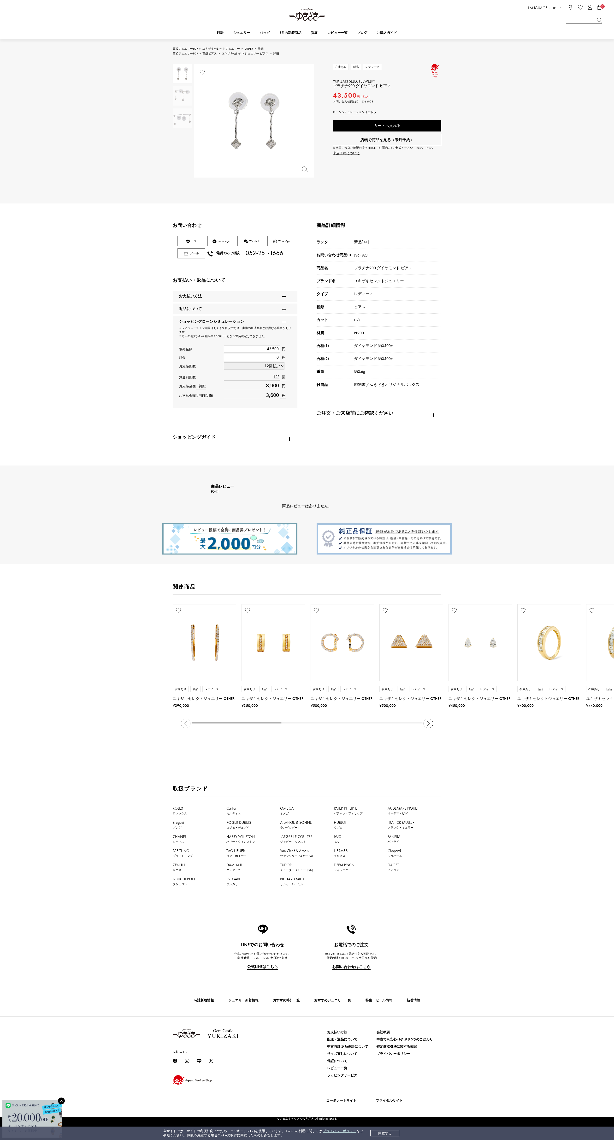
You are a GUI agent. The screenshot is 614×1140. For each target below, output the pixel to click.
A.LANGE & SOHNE (296, 824)
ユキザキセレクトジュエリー (221, 48)
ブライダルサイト (389, 1100)
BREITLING (183, 853)
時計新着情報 (204, 1000)
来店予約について (346, 153)
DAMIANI (234, 867)
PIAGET (393, 867)
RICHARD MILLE (292, 881)
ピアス (360, 306)
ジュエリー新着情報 (243, 1000)
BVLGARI (233, 881)
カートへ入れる (387, 125)
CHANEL (179, 838)
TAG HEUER (236, 853)
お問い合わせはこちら (351, 966)
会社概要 (383, 1032)
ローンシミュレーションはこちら (354, 112)
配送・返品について (342, 1039)
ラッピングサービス (342, 1075)
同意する (385, 1133)
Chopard (395, 853)
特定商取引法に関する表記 (397, 1047)
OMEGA (287, 810)
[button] (428, 723)
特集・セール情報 (379, 1000)
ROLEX (180, 810)
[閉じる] (61, 1101)
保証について (337, 1061)
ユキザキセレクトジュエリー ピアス (245, 53)
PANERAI (394, 838)
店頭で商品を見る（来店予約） (387, 139)
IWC (337, 838)
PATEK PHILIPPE (348, 810)
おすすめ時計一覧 (286, 1000)
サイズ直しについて (342, 1054)
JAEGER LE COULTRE (296, 838)
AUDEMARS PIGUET (403, 810)
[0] (599, 7)
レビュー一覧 (337, 1068)
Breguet (178, 824)
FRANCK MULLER (401, 824)
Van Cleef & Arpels (297, 853)
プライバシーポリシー (339, 1131)
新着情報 (413, 1000)
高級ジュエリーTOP (185, 48)
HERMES (341, 853)
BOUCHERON (184, 881)
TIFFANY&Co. (344, 867)
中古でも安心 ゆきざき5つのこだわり (405, 1039)
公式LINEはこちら (262, 966)
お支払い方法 (337, 1032)
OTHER (249, 48)
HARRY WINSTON (240, 838)
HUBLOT (340, 824)
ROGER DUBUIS (238, 824)
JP (554, 8)
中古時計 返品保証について (347, 1047)
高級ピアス (209, 53)
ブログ (362, 33)
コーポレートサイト (341, 1100)
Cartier (233, 810)
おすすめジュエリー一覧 (332, 1000)
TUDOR (297, 867)
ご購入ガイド (387, 33)
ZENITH (179, 867)
